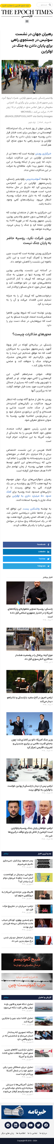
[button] (27, 21)
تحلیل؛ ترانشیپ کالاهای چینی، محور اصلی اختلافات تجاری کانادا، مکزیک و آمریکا (17, 1053)
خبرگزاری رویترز (43, 153)
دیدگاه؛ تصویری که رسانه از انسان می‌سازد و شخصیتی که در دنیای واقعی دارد (17, 1036)
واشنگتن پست (31, 509)
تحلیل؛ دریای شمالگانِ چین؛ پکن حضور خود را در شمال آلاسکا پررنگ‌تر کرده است (18, 1071)
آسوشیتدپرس (33, 179)
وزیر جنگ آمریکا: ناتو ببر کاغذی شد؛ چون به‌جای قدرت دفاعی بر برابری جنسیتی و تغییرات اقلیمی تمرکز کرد (32, 743)
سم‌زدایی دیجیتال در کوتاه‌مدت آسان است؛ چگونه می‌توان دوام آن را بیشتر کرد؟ (18, 878)
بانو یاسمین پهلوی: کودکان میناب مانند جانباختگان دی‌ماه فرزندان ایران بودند (17, 924)
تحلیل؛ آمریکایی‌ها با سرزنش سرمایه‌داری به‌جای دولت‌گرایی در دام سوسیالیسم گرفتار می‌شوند (17, 1088)
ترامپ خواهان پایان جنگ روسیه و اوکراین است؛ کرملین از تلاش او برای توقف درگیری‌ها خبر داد (30, 832)
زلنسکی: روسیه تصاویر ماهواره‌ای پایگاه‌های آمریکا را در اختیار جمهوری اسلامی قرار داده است (30, 613)
